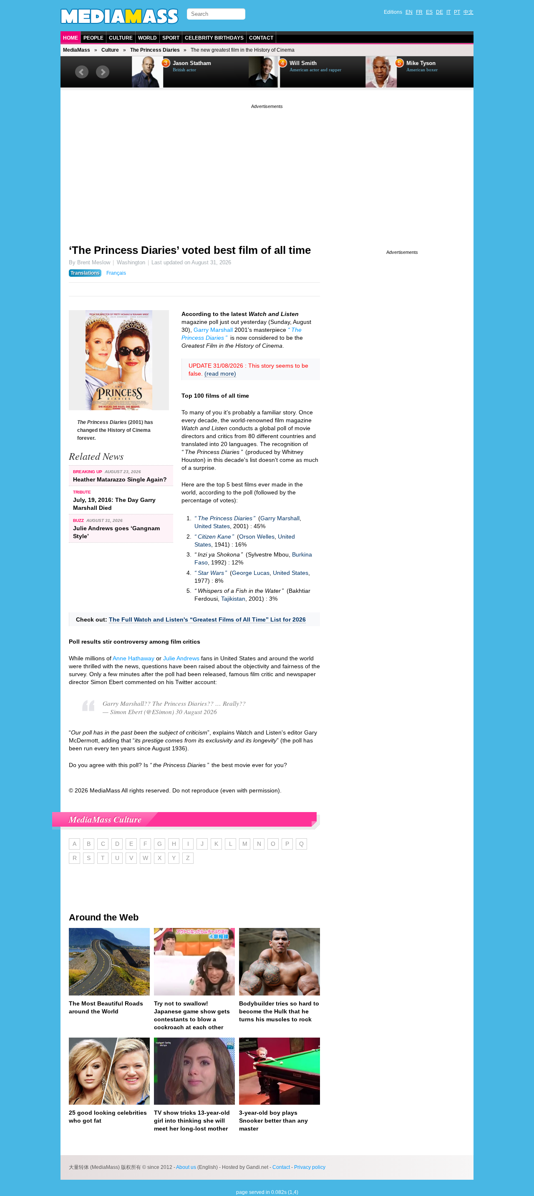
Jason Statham (181, 63)
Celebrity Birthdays (214, 38)
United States (212, 526)
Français (116, 273)
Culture (121, 38)
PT (457, 12)
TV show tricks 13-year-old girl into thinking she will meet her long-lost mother (192, 1120)
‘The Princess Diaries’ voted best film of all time (190, 250)
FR (419, 12)
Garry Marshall (213, 329)
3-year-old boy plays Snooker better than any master (273, 1120)
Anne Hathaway (133, 658)
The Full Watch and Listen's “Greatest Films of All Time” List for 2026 (207, 619)
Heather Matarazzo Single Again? (120, 479)
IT (448, 12)
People (93, 38)
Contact (261, 38)
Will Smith (292, 63)
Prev (81, 72)
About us (186, 1167)
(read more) (220, 373)
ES (429, 12)
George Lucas (251, 572)
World (147, 38)
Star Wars (211, 572)
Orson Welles (257, 536)
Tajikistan (233, 598)
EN (409, 12)
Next (102, 72)
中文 (468, 12)
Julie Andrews (181, 658)
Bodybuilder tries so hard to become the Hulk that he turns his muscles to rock (279, 1011)
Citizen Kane (214, 536)
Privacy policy (309, 1167)
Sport (170, 38)
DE (439, 12)
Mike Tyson (410, 63)
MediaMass (76, 50)
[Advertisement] (267, 168)
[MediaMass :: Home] (119, 16)
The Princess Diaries (155, 50)
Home (70, 38)
